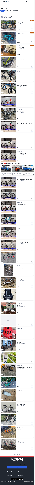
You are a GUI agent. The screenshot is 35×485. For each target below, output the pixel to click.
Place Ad (29, 1)
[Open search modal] (26, 1)
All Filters (16, 10)
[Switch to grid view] (27, 13)
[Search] (1, 6)
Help (18, 471)
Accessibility (9, 476)
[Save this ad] (32, 29)
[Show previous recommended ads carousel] (31, 163)
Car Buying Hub (9, 471)
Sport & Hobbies (15, 3)
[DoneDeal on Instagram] (24, 464)
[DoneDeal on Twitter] (13, 464)
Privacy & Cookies (6, 481)
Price (10, 10)
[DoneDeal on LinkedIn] (20, 464)
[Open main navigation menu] (33, 1)
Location (6, 10)
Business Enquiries (10, 472)
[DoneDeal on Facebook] (10, 464)
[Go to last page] (33, 452)
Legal (2, 481)
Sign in (17, 467)
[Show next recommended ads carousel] (33, 163)
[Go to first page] (1, 452)
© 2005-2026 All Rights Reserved (28, 481)
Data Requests (9, 475)
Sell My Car (19, 472)
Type (13, 10)
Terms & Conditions (12, 481)
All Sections (9, 3)
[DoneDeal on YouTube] (17, 464)
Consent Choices (20, 475)
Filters (3, 10)
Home (5, 3)
